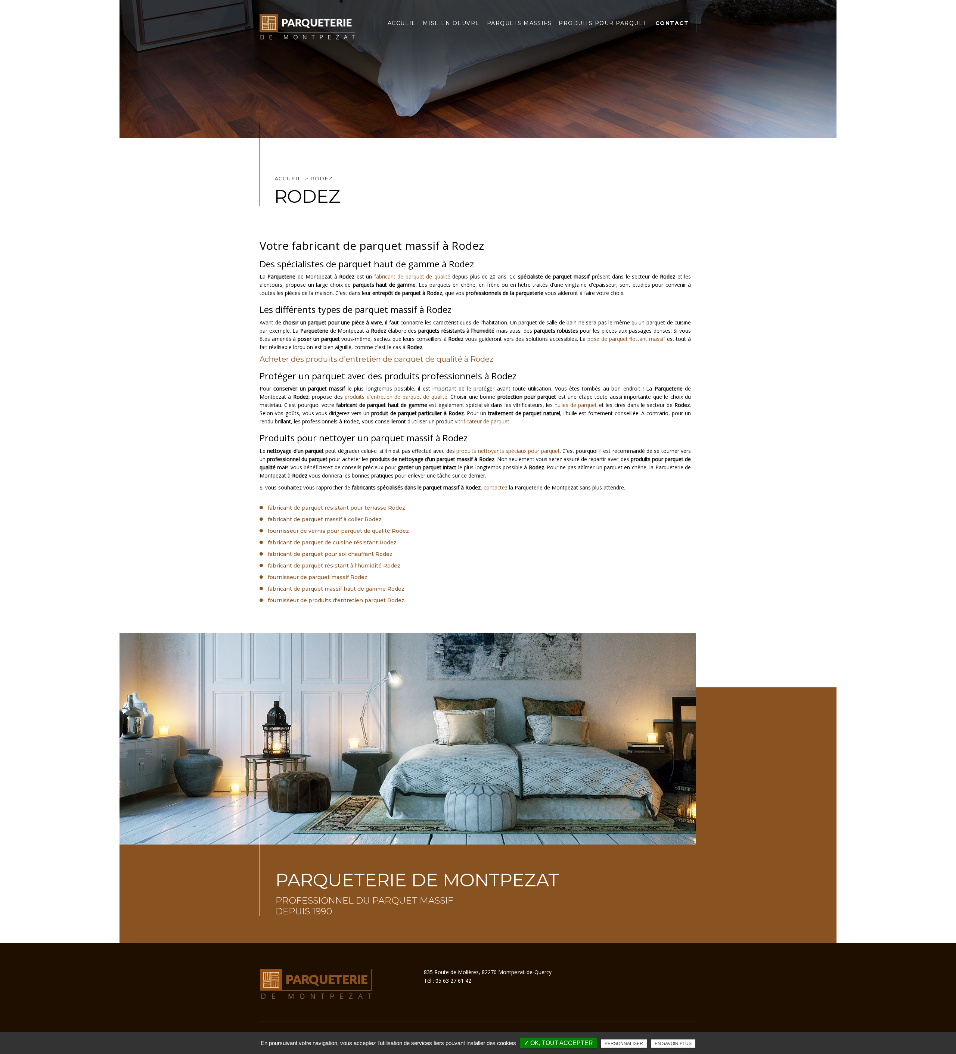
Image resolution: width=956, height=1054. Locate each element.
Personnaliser (624, 1043)
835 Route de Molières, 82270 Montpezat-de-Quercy (488, 972)
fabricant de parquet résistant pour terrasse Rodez (336, 507)
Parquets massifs (519, 23)
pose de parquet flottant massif (626, 338)
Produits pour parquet (602, 23)
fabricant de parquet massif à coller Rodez (325, 519)
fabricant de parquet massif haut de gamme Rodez (336, 588)
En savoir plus (673, 1043)
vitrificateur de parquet (482, 421)
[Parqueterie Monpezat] (307, 27)
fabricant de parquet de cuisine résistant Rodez (332, 542)
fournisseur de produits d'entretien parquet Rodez (336, 600)
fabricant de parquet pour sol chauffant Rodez (330, 554)
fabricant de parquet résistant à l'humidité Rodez (334, 565)
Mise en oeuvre (451, 23)
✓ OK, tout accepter (558, 1043)
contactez (496, 487)
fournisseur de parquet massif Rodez (317, 577)
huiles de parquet (576, 404)
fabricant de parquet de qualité (412, 276)
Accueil (402, 23)
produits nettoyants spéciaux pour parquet (507, 450)
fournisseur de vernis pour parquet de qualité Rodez (338, 531)
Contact (672, 23)
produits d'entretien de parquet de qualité (396, 396)
